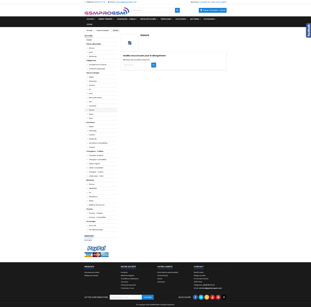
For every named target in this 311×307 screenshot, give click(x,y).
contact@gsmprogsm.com (125, 2)
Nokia (91, 201)
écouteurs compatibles (98, 143)
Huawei (92, 85)
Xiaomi (91, 110)
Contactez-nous (127, 288)
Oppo (91, 114)
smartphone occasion (98, 64)
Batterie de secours (96, 205)
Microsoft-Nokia (95, 97)
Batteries (194, 19)
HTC (90, 102)
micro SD (92, 225)
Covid (89, 24)
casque (92, 147)
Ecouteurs (181, 19)
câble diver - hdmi (96, 176)
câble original (94, 163)
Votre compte (164, 266)
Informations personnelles (167, 272)
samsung (92, 130)
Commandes (162, 275)
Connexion (203, 2)
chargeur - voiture (96, 172)
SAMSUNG (93, 188)
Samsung (92, 56)
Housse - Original (96, 213)
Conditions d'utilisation (130, 279)
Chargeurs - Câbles (126, 19)
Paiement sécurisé (128, 285)
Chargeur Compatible (97, 159)
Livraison (124, 272)
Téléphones (165, 19)
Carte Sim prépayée (97, 69)
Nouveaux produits (91, 272)
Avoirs (159, 279)
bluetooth (93, 139)
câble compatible (96, 168)
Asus (91, 118)
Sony (91, 93)
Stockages (209, 19)
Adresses (161, 282)
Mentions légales (127, 275)
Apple (91, 77)
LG (90, 89)
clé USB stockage (96, 229)
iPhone (91, 48)
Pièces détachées (148, 19)
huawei (92, 135)
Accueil (88, 35)
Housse (90, 19)
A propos (124, 282)
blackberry (93, 196)
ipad (91, 52)
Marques (89, 236)
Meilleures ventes (91, 275)
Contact (199, 266)
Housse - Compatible (97, 217)
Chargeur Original (96, 155)
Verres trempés (105, 19)
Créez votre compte (218, 2)
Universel (92, 106)
